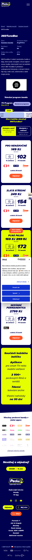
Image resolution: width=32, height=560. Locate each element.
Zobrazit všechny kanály (16, 451)
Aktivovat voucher (16, 535)
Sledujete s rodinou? (23, 131)
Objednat (16, 176)
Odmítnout (16, 299)
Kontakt (16, 533)
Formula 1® (16, 521)
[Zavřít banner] (29, 259)
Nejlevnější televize (16, 490)
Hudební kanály (23, 26)
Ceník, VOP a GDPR (16, 530)
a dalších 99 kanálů (16, 170)
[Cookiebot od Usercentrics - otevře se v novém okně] (18, 259)
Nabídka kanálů (12, 26)
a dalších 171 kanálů (16, 332)
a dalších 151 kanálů (16, 215)
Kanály (16, 492)
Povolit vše (16, 287)
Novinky (16, 525)
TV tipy (16, 495)
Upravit (15, 293)
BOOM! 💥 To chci (16, 469)
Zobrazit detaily (22, 282)
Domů (3, 26)
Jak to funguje (16, 523)
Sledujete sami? (9, 130)
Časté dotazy (16, 528)
